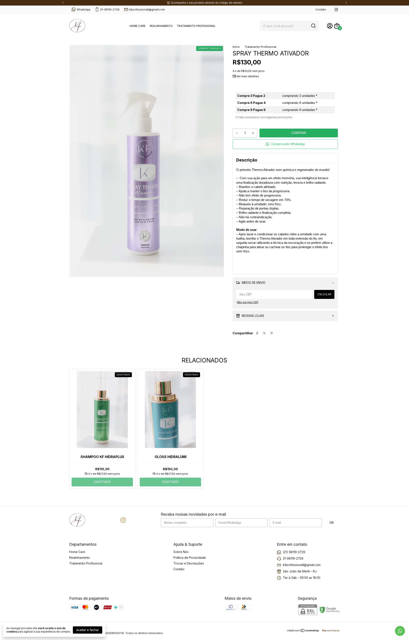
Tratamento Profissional (196, 26)
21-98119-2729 (110, 9)
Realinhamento (161, 26)
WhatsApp (84, 9)
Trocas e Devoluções (188, 563)
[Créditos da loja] (330, 630)
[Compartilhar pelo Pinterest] (271, 333)
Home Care (137, 26)
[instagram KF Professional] (336, 9)
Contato (320, 9)
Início (236, 46)
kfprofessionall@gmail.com (147, 9)
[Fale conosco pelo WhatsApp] (400, 631)
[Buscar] (313, 26)
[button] (285, 144)
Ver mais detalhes (247, 76)
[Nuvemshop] (303, 631)
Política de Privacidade (189, 557)
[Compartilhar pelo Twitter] (264, 333)
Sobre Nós (181, 552)
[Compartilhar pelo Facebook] (257, 333)
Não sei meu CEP (247, 302)
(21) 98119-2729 (294, 552)
